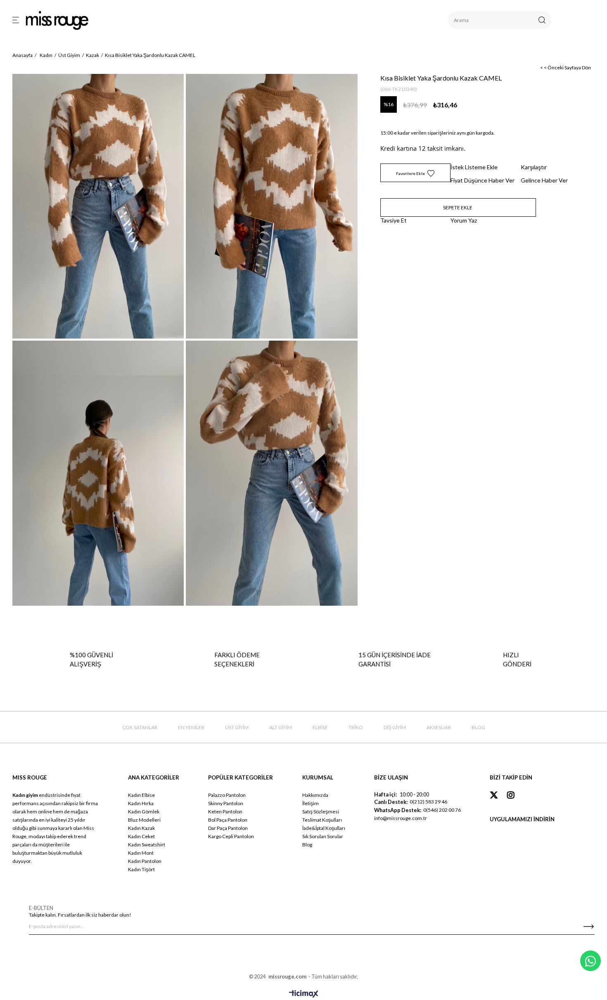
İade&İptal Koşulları (323, 828)
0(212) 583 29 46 (428, 802)
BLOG (478, 727)
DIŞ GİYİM (395, 727)
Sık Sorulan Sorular (322, 836)
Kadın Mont (141, 853)
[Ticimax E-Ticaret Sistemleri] (303, 994)
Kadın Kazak (141, 828)
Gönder (588, 926)
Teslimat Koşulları (322, 820)
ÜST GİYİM (237, 727)
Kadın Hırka (141, 803)
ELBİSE (320, 727)
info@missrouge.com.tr (400, 818)
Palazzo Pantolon (227, 795)
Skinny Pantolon (225, 803)
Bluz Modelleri (144, 820)
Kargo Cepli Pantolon (231, 836)
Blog (307, 844)
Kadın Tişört (141, 869)
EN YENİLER (191, 727)
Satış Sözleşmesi (320, 811)
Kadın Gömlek (143, 811)
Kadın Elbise (141, 795)
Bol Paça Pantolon (227, 820)
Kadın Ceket (141, 836)
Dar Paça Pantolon (228, 828)
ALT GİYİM (280, 727)
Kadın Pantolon (144, 861)
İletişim (310, 803)
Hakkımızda (315, 795)
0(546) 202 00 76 (442, 810)
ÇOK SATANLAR (139, 727)
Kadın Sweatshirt (146, 844)
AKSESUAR (439, 727)
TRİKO (356, 727)
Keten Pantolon (225, 811)
